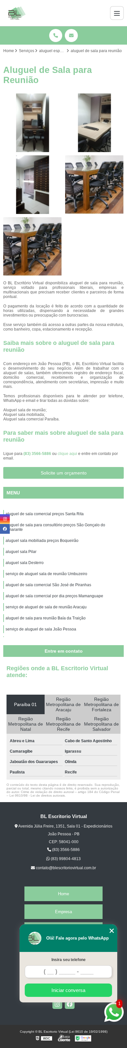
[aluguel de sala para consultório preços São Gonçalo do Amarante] (94, 122)
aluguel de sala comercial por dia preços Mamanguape (54, 596)
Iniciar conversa (68, 990)
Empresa (63, 911)
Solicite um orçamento (64, 472)
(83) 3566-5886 (37, 453)
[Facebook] (70, 1004)
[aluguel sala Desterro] (32, 246)
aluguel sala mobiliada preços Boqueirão (42, 540)
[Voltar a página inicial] (17, 13)
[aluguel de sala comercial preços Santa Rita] (32, 122)
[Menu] (117, 13)
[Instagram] (57, 1004)
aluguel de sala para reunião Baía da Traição (46, 618)
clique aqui (67, 453)
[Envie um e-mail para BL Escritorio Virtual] (71, 35)
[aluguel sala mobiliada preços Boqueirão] (32, 184)
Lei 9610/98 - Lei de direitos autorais (37, 795)
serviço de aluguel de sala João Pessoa (41, 629)
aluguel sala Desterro (25, 562)
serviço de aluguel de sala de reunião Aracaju (46, 607)
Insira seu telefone (68, 959)
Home (63, 893)
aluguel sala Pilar (21, 551)
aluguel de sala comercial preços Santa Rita (45, 514)
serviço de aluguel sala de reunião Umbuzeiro (46, 574)
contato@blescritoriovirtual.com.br (65, 868)
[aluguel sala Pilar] (94, 184)
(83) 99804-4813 (65, 859)
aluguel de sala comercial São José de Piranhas (48, 585)
